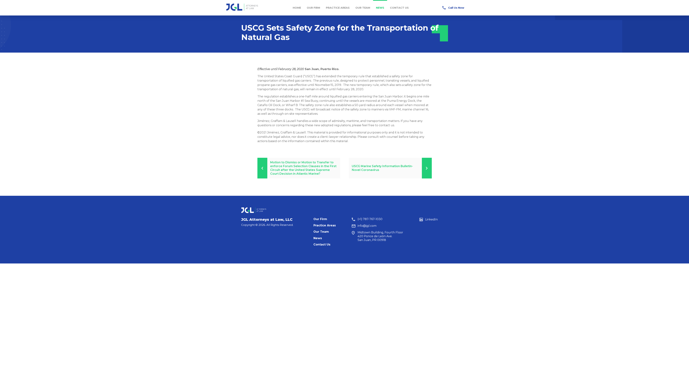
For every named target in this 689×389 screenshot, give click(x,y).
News (380, 7)
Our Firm (313, 7)
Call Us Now (456, 7)
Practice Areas (338, 7)
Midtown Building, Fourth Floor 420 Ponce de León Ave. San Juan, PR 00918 (380, 236)
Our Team (362, 7)
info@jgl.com (367, 225)
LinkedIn (431, 219)
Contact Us (399, 7)
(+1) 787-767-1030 (370, 219)
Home (297, 7)
